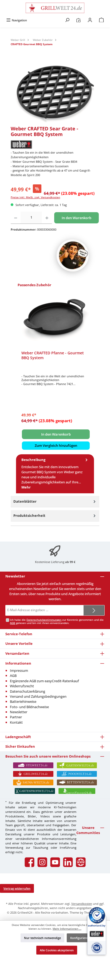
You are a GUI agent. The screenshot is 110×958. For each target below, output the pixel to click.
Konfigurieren (80, 938)
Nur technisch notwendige (42, 938)
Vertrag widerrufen (16, 888)
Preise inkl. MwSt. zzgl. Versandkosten (35, 197)
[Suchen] (67, 20)
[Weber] (55, 144)
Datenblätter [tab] (25, 501)
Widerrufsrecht (22, 686)
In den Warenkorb (76, 217)
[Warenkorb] (101, 20)
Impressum (19, 670)
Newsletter (18, 711)
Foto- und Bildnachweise (29, 706)
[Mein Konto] (90, 20)
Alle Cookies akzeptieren (57, 950)
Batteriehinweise (23, 701)
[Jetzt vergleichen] (78, 20)
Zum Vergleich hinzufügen (56, 445)
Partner (16, 717)
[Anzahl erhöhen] (47, 218)
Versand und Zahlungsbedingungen (38, 696)
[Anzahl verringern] (16, 218)
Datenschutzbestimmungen (43, 620)
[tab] (55, 473)
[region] (55, 92)
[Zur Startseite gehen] (55, 8)
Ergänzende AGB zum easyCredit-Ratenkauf (44, 680)
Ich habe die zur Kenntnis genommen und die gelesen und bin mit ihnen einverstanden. (57, 621)
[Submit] (94, 610)
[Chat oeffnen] (72, 255)
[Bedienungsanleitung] (55, 92)
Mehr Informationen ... (67, 928)
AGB (12, 623)
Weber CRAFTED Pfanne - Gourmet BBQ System (52, 355)
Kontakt (16, 722)
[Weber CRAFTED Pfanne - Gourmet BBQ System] (55, 320)
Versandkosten (81, 904)
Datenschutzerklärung (27, 691)
